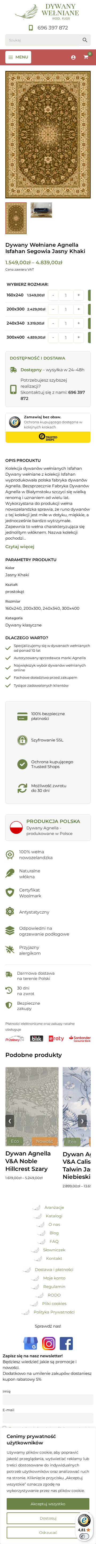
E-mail (8, 1410)
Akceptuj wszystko (48, 1504)
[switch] (84, 1536)
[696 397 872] (48, 28)
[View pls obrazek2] (16, 218)
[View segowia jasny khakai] (41, 210)
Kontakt (54, 1258)
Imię (7, 1391)
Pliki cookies (54, 1303)
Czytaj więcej (19, 547)
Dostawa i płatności (54, 1269)
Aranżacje (54, 1207)
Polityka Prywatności (54, 1312)
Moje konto (54, 1278)
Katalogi (54, 1216)
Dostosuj (48, 1518)
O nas (54, 1224)
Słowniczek (54, 1250)
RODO (54, 1295)
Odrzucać (48, 1532)
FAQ (54, 1241)
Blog (54, 1233)
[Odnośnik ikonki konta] (73, 57)
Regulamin (54, 1286)
